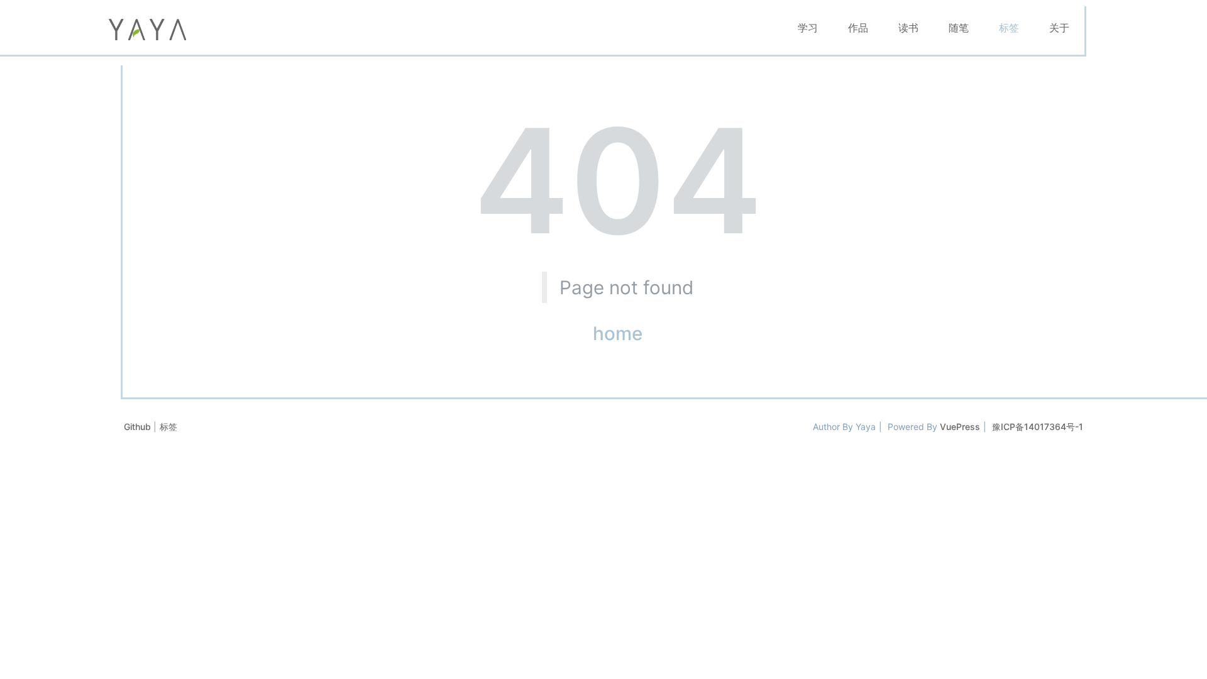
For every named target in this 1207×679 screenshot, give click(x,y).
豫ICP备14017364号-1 (1037, 426)
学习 (808, 27)
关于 (1059, 27)
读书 (908, 27)
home (617, 333)
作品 (858, 27)
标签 (1009, 27)
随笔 (959, 27)
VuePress (960, 426)
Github (138, 426)
